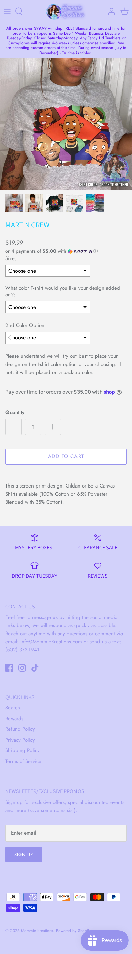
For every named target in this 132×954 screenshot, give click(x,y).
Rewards (14, 718)
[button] (66, 251)
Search (12, 707)
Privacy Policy (20, 740)
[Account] (109, 11)
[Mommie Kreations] (66, 11)
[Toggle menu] (7, 11)
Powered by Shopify (73, 931)
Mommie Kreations (37, 931)
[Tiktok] (35, 668)
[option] (66, 124)
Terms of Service (23, 761)
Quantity (14, 412)
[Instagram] (22, 668)
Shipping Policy (22, 750)
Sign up (23, 854)
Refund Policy (20, 729)
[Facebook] (9, 668)
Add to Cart (66, 456)
